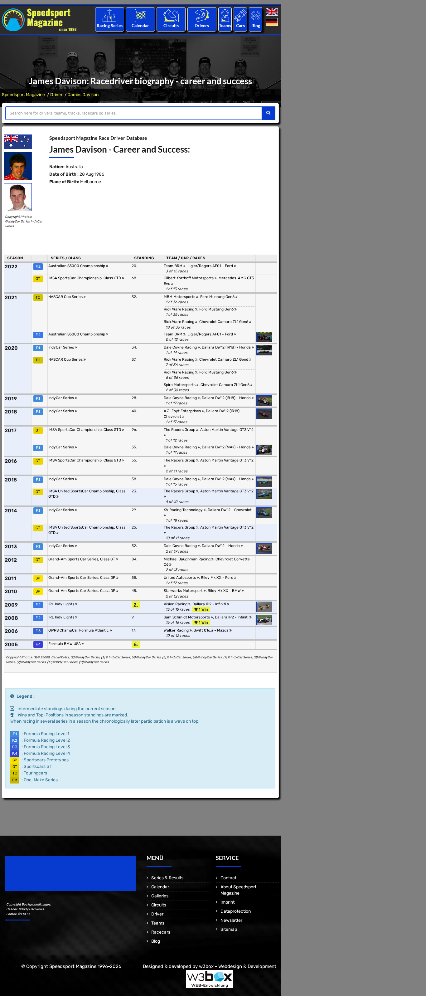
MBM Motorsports (180, 297)
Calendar (140, 25)
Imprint (227, 902)
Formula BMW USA (65, 644)
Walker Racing (177, 630)
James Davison (83, 94)
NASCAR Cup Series (66, 297)
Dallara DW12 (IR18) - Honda (227, 347)
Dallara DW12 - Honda (221, 546)
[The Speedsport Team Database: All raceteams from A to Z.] (225, 15)
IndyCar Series (61, 347)
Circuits (171, 25)
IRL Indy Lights (61, 604)
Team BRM (173, 266)
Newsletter (231, 920)
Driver (56, 94)
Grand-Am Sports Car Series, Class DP (82, 577)
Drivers (202, 25)
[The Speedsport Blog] (255, 15)
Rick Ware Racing (179, 309)
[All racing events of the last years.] (140, 15)
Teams (225, 25)
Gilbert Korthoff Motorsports (189, 278)
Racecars (160, 932)
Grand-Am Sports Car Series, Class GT (82, 559)
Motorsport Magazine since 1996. (40, 877)
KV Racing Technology (184, 510)
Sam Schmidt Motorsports (187, 617)
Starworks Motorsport (184, 590)
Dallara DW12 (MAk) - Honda (227, 447)
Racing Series (110, 25)
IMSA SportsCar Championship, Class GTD (85, 278)
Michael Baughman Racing (187, 559)
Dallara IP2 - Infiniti (209, 604)
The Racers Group (180, 429)
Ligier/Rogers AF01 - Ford (210, 266)
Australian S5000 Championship (77, 266)
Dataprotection (235, 911)
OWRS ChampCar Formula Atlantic (79, 630)
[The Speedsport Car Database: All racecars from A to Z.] (240, 15)
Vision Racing (176, 604)
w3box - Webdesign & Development (237, 966)
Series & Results (167, 878)
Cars (240, 25)
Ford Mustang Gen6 (217, 297)
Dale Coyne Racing (181, 347)
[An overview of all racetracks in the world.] (171, 15)
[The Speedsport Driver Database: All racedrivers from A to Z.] (202, 15)
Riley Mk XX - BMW (225, 590)
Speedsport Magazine (23, 94)
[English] (272, 12)
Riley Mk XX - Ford (217, 577)
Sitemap (228, 929)
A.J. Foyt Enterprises (183, 411)
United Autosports (180, 577)
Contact (228, 878)
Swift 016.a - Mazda (212, 630)
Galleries (159, 896)
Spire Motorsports (180, 385)
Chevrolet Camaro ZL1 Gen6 (224, 322)
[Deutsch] (272, 22)
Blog (255, 25)
